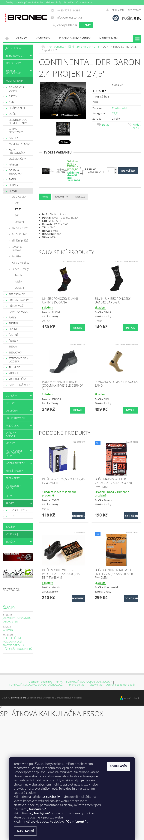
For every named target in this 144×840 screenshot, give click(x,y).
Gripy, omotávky (16, 130)
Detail (77, 327)
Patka (12, 179)
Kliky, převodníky (17, 151)
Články (21, 38)
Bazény (10, 526)
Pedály (13, 185)
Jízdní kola (13, 48)
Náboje (13, 164)
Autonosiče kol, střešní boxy (14, 453)
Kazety (13, 138)
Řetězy (13, 340)
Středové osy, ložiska (18, 359)
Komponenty (14, 80)
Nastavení (25, 831)
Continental (119, 108)
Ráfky (12, 317)
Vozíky (10, 443)
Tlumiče (14, 367)
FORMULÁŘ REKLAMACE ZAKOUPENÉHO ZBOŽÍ (36, 684)
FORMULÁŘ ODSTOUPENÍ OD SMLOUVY (89, 681)
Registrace (134, 10)
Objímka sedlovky (15, 171)
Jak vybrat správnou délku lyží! (17, 619)
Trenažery (13, 478)
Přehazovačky (18, 300)
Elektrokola (14, 55)
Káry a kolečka (20, 262)
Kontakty (43, 38)
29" (17, 203)
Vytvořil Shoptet (132, 698)
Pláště (13, 191)
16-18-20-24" (20, 228)
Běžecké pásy (18, 510)
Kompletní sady (20, 143)
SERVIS (10, 496)
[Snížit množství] (115, 172)
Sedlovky (15, 352)
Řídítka (13, 323)
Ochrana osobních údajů (120, 684)
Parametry (62, 196)
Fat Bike (17, 256)
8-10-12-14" (19, 234)
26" (17, 215)
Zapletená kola (19, 385)
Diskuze (80, 196)
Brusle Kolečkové (13, 72)
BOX (11, 516)
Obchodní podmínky (74, 38)
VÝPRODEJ (12, 534)
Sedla (13, 346)
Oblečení (12, 410)
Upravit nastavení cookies (68, 697)
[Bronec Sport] (26, 17)
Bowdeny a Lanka (16, 89)
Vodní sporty (15, 463)
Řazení (13, 335)
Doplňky (11, 395)
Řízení (13, 329)
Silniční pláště (20, 240)
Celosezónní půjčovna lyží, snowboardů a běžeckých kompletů (17, 643)
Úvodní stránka (7, 38)
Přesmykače (17, 306)
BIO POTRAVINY (15, 418)
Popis (45, 196)
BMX (11, 102)
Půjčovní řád (95, 684)
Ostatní (19, 222)
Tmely (18, 275)
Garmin (8, 629)
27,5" (18, 209)
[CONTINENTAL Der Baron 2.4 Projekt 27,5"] (46, 170)
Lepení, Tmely (20, 269)
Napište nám (108, 38)
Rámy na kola (18, 311)
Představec (17, 294)
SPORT (10, 503)
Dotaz (106, 124)
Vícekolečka (17, 379)
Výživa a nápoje (11, 434)
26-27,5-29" (19, 196)
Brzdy (13, 96)
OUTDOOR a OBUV (13, 487)
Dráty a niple (18, 108)
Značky (10, 541)
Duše (12, 114)
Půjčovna (12, 425)
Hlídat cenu (137, 126)
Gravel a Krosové (17, 248)
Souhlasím (119, 766)
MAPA (59, 681)
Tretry (10, 403)
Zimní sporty (14, 471)
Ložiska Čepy (17, 158)
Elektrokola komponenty (18, 121)
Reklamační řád (75, 684)
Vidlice (14, 373)
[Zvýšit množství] (115, 169)
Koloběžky (13, 63)
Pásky (18, 281)
